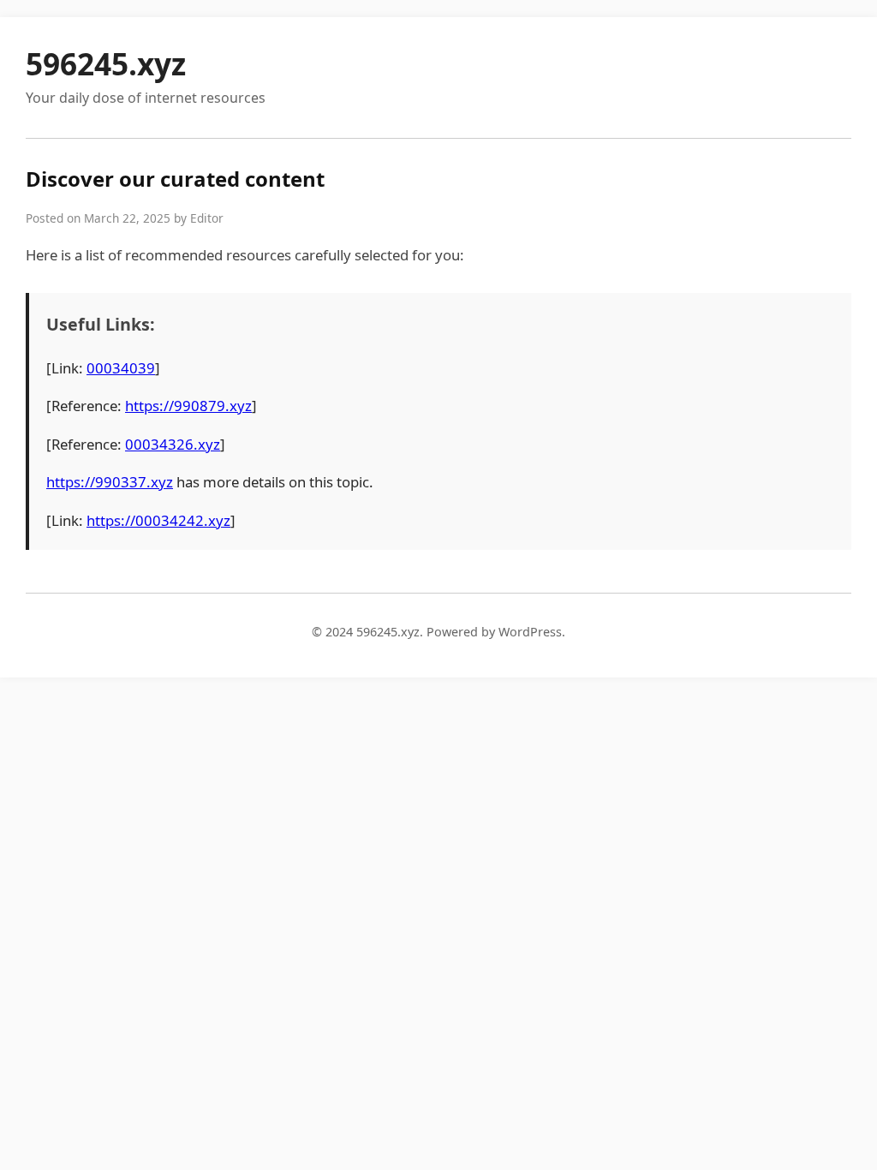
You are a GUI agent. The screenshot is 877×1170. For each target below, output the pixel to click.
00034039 (121, 368)
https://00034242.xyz (158, 520)
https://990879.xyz (188, 405)
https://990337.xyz (109, 482)
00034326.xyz (172, 444)
